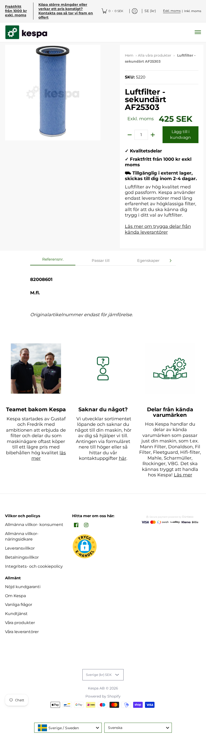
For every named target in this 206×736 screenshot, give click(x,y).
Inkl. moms (192, 11)
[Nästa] (170, 260)
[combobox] (68, 728)
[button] (76, 525)
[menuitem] (112, 11)
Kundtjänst (16, 613)
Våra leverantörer (22, 631)
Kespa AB (96, 688)
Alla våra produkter (154, 55)
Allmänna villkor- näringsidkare (21, 536)
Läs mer (183, 475)
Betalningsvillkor (22, 557)
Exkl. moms (172, 11)
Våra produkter (20, 622)
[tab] (52, 260)
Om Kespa (15, 595)
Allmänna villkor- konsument (34, 524)
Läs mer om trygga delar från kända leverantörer (158, 229)
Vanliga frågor (18, 604)
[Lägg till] (153, 134)
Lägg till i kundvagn (180, 134)
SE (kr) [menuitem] (150, 11)
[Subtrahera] (129, 134)
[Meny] (197, 32)
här (122, 458)
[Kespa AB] (26, 32)
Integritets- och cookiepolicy (34, 566)
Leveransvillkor (20, 548)
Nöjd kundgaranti (22, 586)
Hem (129, 55)
